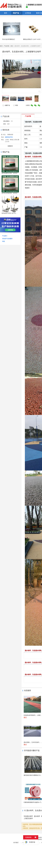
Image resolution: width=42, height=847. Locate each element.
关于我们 (16, 842)
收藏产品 (7, 105)
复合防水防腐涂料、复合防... (10, 193)
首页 (1, 46)
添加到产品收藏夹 (7, 239)
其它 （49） (6, 124)
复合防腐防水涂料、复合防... (10, 173)
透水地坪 (37, 816)
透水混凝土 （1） (8, 121)
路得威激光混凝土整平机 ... (9, 213)
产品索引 (4, 236)
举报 (16, 105)
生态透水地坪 (28, 816)
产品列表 (6, 46)
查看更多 (10, 146)
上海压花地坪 (28, 818)
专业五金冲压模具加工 (8, 39)
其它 (12, 46)
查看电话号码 (9, 137)
